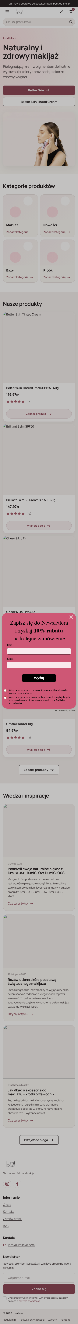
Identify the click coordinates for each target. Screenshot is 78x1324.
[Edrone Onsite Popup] (39, 662)
